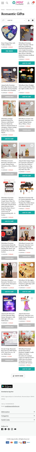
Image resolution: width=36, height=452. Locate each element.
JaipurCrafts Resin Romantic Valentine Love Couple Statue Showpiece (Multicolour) (26, 316)
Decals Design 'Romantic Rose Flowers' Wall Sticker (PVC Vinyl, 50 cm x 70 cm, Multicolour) (9, 351)
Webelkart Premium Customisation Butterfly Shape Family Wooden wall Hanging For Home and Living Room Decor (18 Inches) (9, 247)
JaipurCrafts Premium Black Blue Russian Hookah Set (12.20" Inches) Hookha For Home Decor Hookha (9, 87)
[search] (7, 3)
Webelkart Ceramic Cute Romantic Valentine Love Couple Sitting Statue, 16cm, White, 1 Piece (26, 121)
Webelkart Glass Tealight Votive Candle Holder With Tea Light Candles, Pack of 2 (27, 87)
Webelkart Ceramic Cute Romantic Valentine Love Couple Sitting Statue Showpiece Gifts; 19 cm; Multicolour (26, 246)
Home (3, 9)
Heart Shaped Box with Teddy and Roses (8, 44)
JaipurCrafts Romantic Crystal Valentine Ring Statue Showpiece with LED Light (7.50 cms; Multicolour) (8, 317)
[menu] (2, 3)
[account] (28, 3)
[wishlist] (14, 27)
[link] (9, 33)
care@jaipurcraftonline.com (12, 406)
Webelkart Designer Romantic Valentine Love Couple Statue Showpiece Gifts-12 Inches (8, 282)
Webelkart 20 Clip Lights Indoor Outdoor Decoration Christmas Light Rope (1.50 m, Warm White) (27, 282)
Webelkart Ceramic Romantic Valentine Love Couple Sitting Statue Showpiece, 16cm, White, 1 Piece (9, 164)
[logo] (18, 3)
